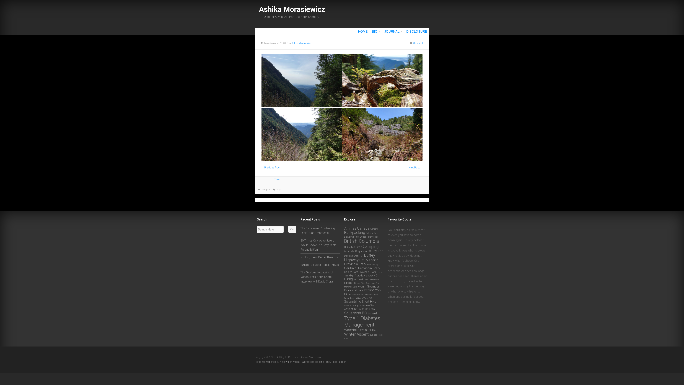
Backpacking (354, 232)
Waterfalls (351, 330)
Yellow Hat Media (290, 361)
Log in (342, 361)
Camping (371, 246)
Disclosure (416, 31)
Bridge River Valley (369, 236)
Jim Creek (358, 279)
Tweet (277, 179)
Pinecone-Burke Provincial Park (363, 294)
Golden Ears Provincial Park (360, 272)
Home (363, 31)
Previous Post (272, 167)
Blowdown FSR (351, 236)
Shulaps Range (351, 305)
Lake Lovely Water (371, 279)
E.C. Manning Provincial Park (361, 262)
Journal (392, 31)
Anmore (374, 228)
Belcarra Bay (372, 233)
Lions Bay (375, 283)
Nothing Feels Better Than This (319, 257)
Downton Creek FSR (353, 256)
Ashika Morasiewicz (292, 9)
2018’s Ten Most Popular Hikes (319, 264)
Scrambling (352, 302)
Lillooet (349, 282)
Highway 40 (370, 275)
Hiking (348, 279)
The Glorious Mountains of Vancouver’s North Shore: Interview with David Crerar (317, 277)
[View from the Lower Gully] (301, 80)
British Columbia (361, 241)
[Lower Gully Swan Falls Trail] (382, 80)
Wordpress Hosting (313, 361)
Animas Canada (356, 228)
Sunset (372, 313)
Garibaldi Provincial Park (362, 268)
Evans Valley (372, 264)
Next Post (414, 167)
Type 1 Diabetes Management (362, 321)
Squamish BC (355, 313)
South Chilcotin (366, 309)
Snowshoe (365, 305)
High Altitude (356, 275)
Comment (418, 43)
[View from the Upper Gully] (301, 134)
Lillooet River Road (362, 283)
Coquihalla (349, 251)
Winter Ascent (356, 334)
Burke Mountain (353, 247)
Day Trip (377, 251)
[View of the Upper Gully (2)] (382, 134)
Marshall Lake (350, 287)
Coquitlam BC (363, 251)
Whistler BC (368, 330)
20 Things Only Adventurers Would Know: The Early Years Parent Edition (318, 245)
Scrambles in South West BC (358, 298)
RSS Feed (331, 361)
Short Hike (369, 301)
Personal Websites (265, 361)
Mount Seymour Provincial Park (361, 288)
